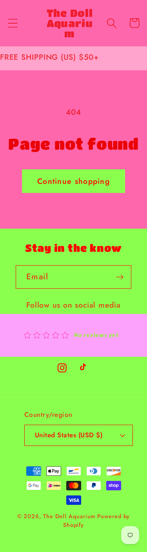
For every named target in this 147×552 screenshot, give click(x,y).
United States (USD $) (69, 435)
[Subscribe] (120, 277)
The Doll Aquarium (70, 516)
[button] (13, 23)
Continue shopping (73, 181)
